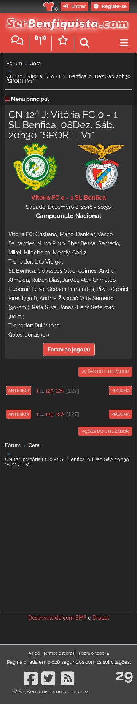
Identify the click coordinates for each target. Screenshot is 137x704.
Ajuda (34, 653)
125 (49, 391)
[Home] (65, 22)
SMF (80, 618)
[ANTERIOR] (31, 391)
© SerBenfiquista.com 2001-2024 (51, 691)
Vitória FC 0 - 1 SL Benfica (68, 197)
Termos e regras (58, 653)
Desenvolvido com (51, 618)
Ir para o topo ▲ (94, 653)
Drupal (100, 618)
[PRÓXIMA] (108, 391)
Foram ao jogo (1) (69, 349)
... (42, 391)
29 (124, 675)
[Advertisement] (68, 538)
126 (60, 391)
